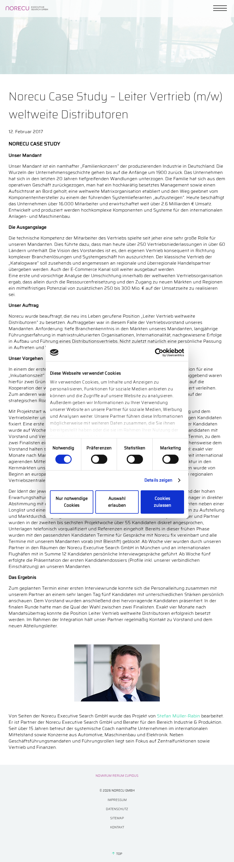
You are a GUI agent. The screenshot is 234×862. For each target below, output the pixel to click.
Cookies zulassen (162, 502)
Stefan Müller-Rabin (178, 715)
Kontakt (117, 827)
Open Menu (220, 8)
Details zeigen (158, 480)
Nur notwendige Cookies (72, 502)
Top (119, 853)
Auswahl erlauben (117, 502)
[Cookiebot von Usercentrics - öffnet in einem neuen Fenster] (159, 352)
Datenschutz (117, 809)
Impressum (117, 800)
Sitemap (117, 818)
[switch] (99, 459)
